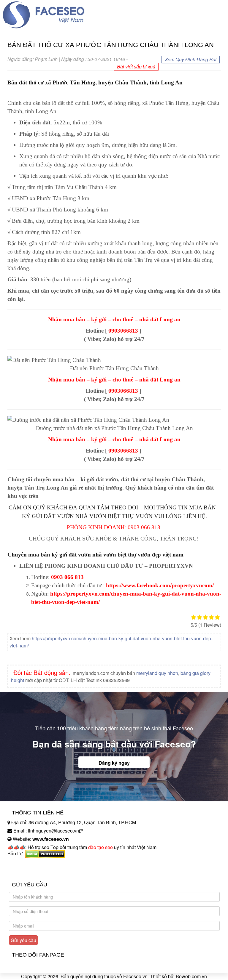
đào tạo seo (100, 847)
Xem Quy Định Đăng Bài (190, 59)
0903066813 (123, 331)
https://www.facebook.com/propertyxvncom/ (160, 585)
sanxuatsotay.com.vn (29, 872)
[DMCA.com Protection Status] (45, 853)
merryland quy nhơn (157, 673)
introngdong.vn (23, 863)
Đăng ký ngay (114, 762)
